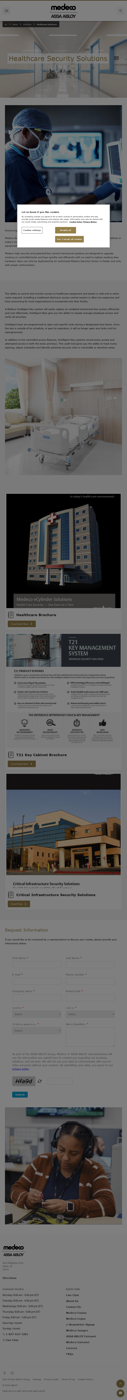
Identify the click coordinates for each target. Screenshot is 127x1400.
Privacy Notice (90, 222)
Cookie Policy (76, 222)
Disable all (65, 230)
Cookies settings (32, 230)
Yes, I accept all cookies (69, 239)
